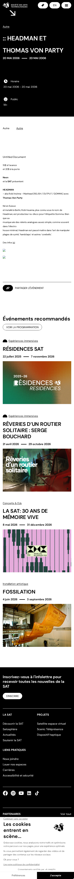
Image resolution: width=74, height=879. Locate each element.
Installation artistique (15, 584)
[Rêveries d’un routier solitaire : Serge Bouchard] (37, 453)
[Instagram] (13, 793)
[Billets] (43, 5)
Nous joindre (11, 759)
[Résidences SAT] (37, 371)
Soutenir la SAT (12, 740)
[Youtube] (21, 793)
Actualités (9, 735)
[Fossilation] (37, 614)
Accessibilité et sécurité (18, 775)
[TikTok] (36, 793)
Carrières (9, 770)
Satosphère (10, 729)
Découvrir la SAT (13, 723)
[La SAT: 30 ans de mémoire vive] (37, 536)
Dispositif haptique (49, 735)
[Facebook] (6, 793)
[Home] (15, 5)
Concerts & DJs (12, 503)
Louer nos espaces (14, 764)
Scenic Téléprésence (50, 729)
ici (14, 242)
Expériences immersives (23, 341)
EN (54, 5)
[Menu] (66, 5)
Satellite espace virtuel (51, 723)
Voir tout (65, 814)
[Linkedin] (29, 793)
